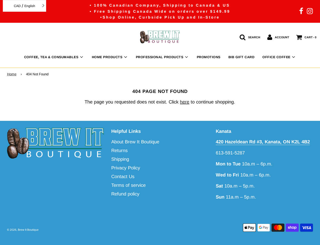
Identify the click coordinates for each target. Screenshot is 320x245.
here (184, 101)
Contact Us (122, 176)
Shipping (120, 159)
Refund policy (125, 193)
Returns (119, 150)
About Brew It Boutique (135, 141)
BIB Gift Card (241, 57)
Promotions (208, 57)
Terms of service (128, 185)
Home (11, 74)
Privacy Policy (125, 167)
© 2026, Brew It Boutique (23, 229)
